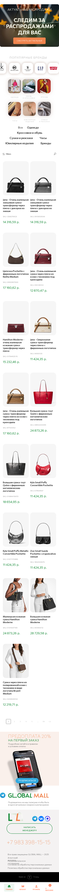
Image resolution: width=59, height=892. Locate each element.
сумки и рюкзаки (44, 120)
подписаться (27, 780)
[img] (14, 86)
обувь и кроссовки (29, 97)
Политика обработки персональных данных (28, 868)
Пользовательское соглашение (17, 862)
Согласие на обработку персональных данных (30, 864)
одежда (15, 97)
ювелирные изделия (30, 120)
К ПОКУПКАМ (34, 40)
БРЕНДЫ (44, 97)
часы (14, 121)
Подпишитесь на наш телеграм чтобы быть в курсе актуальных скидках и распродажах (28, 803)
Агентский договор (13, 859)
